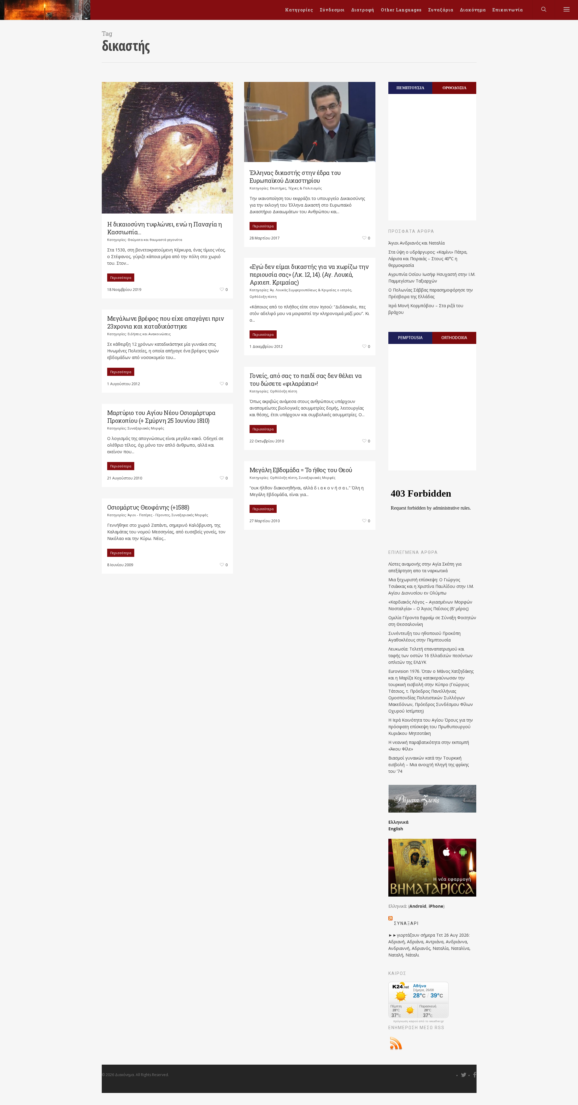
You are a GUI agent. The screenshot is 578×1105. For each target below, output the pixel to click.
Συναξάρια (440, 10)
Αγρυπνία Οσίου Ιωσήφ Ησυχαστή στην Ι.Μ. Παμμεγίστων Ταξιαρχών (431, 277)
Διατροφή (362, 10)
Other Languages (401, 10)
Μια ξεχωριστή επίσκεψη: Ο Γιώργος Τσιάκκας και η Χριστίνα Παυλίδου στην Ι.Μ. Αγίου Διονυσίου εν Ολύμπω (431, 586)
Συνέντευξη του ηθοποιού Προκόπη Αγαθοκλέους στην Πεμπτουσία (424, 636)
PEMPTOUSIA (410, 337)
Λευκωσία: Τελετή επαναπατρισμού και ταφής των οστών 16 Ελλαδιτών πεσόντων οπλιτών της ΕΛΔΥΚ (430, 655)
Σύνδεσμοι (332, 10)
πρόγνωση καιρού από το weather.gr (418, 1021)
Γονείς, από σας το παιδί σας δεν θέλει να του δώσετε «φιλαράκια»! (306, 379)
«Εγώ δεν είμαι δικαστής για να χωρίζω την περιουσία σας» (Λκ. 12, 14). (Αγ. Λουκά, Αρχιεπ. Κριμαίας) (309, 274)
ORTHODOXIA (454, 337)
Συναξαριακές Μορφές (146, 428)
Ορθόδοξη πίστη (263, 296)
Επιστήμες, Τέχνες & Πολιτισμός (296, 188)
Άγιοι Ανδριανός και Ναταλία (416, 243)
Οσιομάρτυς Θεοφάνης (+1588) (148, 507)
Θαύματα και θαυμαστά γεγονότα (155, 239)
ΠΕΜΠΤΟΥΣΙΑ (410, 87)
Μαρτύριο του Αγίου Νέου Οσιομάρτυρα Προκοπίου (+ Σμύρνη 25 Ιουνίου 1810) (161, 416)
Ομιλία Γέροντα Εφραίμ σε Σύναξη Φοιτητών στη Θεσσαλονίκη (432, 621)
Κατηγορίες (299, 10)
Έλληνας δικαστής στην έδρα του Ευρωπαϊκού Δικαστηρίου (295, 176)
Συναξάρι (406, 923)
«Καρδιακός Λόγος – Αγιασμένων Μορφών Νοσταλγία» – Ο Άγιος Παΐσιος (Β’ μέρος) (430, 605)
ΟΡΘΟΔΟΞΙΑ (454, 87)
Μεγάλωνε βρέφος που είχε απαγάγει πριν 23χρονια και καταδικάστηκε (165, 322)
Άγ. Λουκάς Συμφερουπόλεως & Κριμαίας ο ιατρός (310, 290)
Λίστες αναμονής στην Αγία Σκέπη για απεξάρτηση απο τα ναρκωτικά (424, 567)
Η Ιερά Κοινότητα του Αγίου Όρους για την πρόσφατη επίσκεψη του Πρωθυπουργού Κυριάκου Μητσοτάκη (430, 726)
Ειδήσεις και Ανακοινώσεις (149, 334)
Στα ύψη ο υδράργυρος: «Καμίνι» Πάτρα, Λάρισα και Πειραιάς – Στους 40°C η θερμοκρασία (428, 258)
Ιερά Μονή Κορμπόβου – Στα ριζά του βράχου (425, 309)
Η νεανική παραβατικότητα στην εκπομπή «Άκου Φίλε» (428, 745)
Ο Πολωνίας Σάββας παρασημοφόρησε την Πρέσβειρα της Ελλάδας (430, 293)
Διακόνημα (473, 10)
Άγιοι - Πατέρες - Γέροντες (149, 515)
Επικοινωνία (508, 10)
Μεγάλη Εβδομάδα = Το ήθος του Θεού (301, 470)
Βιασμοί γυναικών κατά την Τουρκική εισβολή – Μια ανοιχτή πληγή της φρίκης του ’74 (428, 764)
